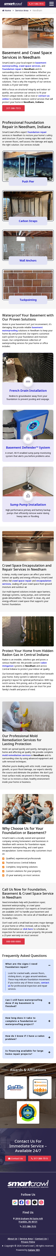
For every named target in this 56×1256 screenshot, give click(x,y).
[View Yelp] (41, 1202)
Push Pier (28, 181)
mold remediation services (16, 755)
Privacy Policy (28, 1241)
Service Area (21, 10)
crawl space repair (22, 580)
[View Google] (15, 1202)
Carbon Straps (28, 221)
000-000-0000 (13, 941)
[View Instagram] (28, 1202)
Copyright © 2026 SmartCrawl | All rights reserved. (29, 1245)
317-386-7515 (37, 4)
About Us (12, 1238)
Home (7, 10)
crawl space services (29, 65)
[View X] (34, 1202)
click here (28, 929)
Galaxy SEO (34, 1249)
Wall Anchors (28, 260)
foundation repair (11, 69)
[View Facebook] (21, 1202)
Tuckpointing (28, 300)
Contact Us (16, 1158)
